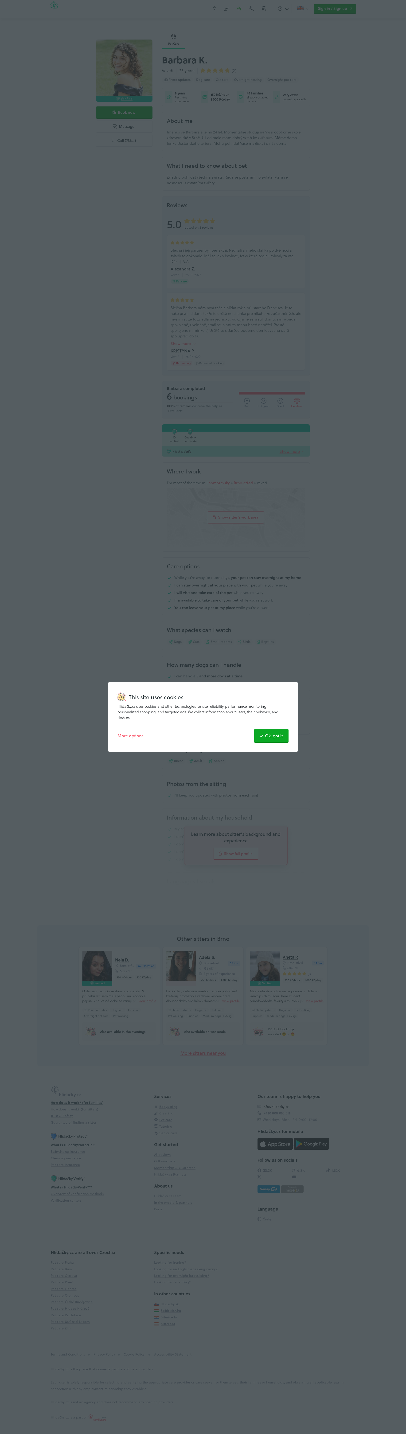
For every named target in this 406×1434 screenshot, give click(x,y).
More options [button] (130, 736)
